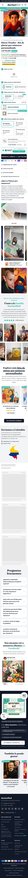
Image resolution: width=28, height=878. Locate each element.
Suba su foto (9, 69)
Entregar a (8, 58)
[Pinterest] (15, 808)
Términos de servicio (19, 868)
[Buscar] (22, 5)
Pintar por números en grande (20, 830)
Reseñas (3, 826)
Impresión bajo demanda (18, 846)
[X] (19, 808)
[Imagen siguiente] (25, 22)
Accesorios (17, 827)
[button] (14, 75)
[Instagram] (5, 808)
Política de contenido (14, 873)
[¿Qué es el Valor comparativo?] (17, 52)
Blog (2, 824)
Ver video (8, 259)
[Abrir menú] (2, 4)
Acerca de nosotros (6, 819)
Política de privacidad (9, 868)
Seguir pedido (4, 847)
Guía (23, 102)
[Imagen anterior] (2, 22)
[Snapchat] (22, 808)
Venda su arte (20, 835)
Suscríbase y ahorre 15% (12, 742)
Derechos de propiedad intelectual (14, 875)
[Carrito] (25, 4)
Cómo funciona (5, 822)
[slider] (14, 280)
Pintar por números (20, 819)
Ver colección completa (14, 421)
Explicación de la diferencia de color (6, 832)
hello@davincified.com (9, 803)
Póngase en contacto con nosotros (7, 843)
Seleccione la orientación (12, 82)
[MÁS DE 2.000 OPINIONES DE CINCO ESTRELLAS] (14, 342)
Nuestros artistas (19, 833)
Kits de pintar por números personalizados (13, 40)
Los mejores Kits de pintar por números (6, 835)
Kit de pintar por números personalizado (19, 823)
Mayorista (17, 843)
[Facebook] (2, 808)
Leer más (14, 223)
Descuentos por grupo (20, 851)
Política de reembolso (18, 870)
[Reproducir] (14, 243)
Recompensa (4, 829)
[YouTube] (9, 808)
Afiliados (17, 849)
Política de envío (8, 870)
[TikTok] (12, 808)
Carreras (17, 854)
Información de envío (6, 849)
